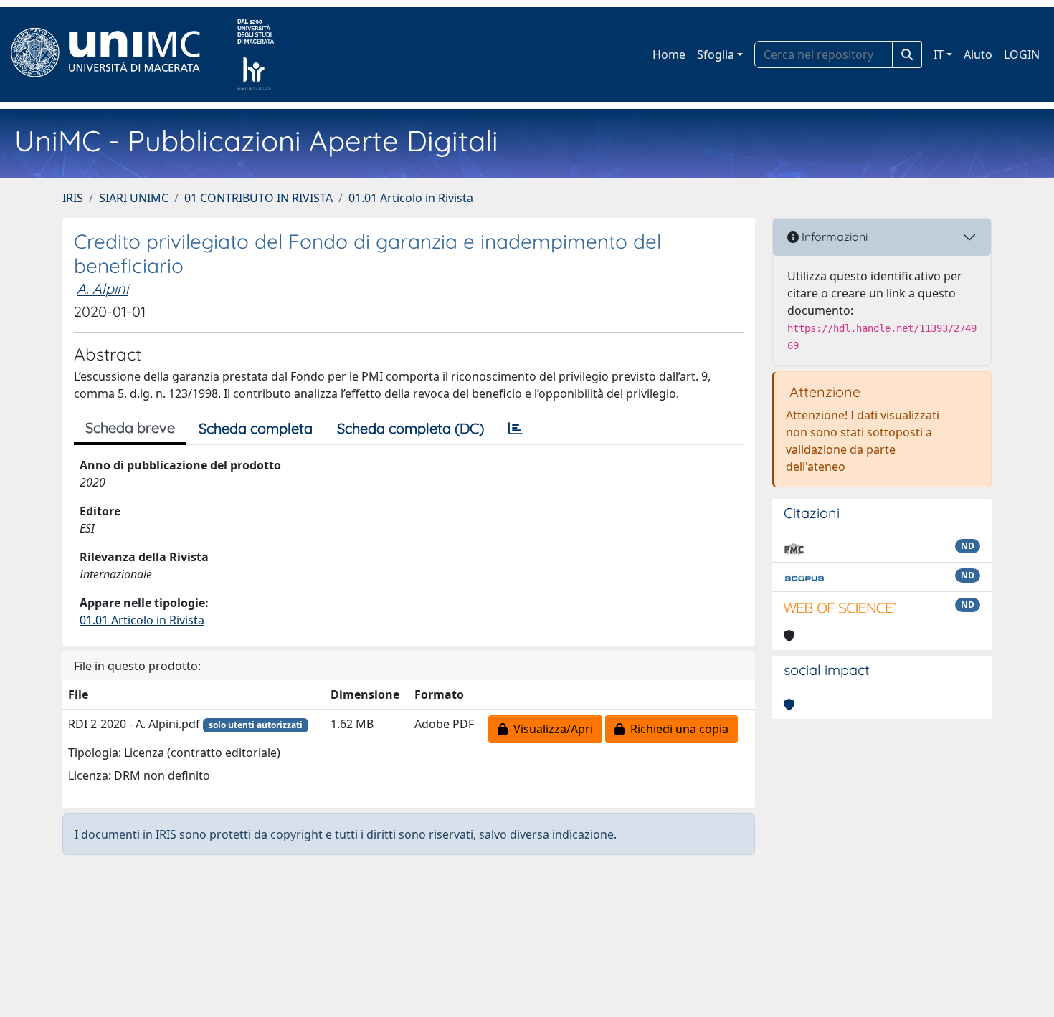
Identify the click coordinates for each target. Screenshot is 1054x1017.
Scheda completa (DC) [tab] (410, 428)
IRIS (72, 198)
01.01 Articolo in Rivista (410, 198)
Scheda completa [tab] (256, 428)
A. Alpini (102, 288)
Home (668, 54)
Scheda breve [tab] (130, 427)
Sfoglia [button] (715, 54)
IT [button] (939, 54)
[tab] (515, 429)
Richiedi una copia (676, 729)
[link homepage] (111, 54)
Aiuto (978, 54)
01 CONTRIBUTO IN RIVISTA (258, 198)
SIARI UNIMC (133, 198)
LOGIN (1022, 54)
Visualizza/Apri (550, 729)
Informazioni (833, 236)
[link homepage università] (255, 54)
